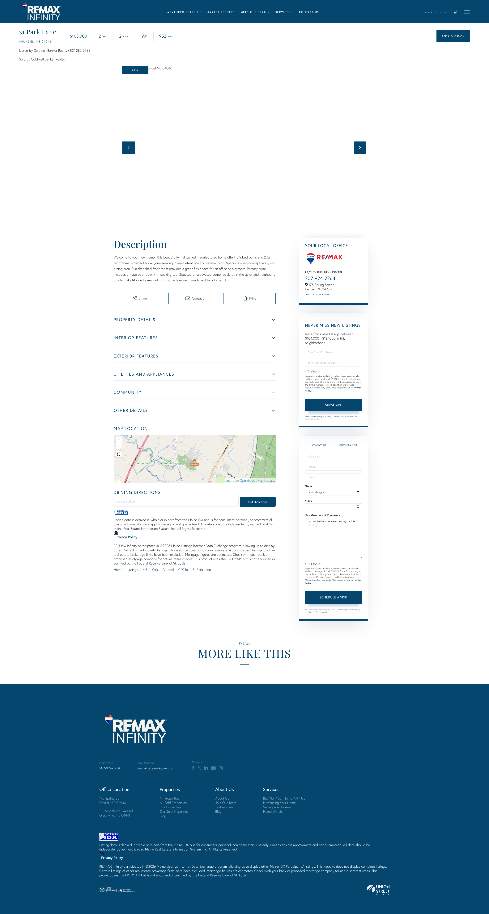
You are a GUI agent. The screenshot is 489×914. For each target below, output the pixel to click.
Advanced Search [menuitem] (182, 12)
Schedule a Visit (347, 445)
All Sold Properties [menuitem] (173, 802)
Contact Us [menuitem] (309, 12)
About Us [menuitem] (222, 798)
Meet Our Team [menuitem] (253, 12)
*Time (308, 500)
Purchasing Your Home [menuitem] (279, 802)
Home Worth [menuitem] (272, 811)
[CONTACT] (453, 36)
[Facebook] (193, 768)
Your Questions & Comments (322, 515)
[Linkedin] (206, 768)
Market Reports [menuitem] (221, 12)
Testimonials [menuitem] (224, 807)
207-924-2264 (320, 278)
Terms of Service (315, 612)
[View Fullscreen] (119, 454)
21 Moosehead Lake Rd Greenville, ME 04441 (116, 813)
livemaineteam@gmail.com (156, 768)
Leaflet (231, 480)
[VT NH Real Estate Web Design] (378, 890)
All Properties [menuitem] (169, 798)
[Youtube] (213, 768)
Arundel (168, 569)
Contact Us (311, 294)
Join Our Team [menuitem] (225, 802)
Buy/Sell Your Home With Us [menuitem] (284, 798)
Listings (132, 569)
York (155, 569)
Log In (443, 13)
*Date (308, 486)
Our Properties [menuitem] (170, 807)
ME (144, 569)
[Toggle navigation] (467, 12)
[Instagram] (221, 768)
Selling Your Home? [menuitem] (277, 807)
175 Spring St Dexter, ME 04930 (112, 800)
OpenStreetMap (251, 480)
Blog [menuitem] (163, 816)
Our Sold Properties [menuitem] (174, 811)
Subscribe (333, 405)
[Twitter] (199, 768)
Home (118, 569)
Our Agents (325, 294)
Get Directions (257, 502)
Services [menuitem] (282, 12)
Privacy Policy (126, 537)
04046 (183, 569)
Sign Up (427, 13)
